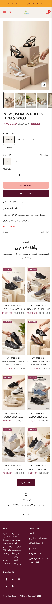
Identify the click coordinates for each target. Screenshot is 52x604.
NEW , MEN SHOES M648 (13, 309)
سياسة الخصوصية (36, 553)
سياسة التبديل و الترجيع (38, 538)
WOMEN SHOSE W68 (13, 469)
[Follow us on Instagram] (19, 579)
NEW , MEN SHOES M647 (38, 309)
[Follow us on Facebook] (6, 579)
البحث (31, 533)
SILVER (33, 139)
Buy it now (26, 193)
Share (5, 232)
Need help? (44, 232)
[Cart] (47, 12)
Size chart (44, 155)
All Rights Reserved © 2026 (30, 596)
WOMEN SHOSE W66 (38, 469)
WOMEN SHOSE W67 (38, 417)
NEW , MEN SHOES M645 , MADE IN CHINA (38, 363)
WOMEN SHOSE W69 (13, 417)
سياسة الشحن (34, 548)
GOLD (21, 139)
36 (7, 161)
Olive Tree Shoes (13, 306)
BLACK (9, 139)
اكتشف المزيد (26, 483)
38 (16, 161)
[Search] (10, 12)
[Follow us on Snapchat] (13, 586)
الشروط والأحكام (36, 543)
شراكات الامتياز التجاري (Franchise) (38, 560)
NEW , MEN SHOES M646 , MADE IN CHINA (13, 363)
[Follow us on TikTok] (6, 586)
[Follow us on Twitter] (13, 579)
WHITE (9, 147)
